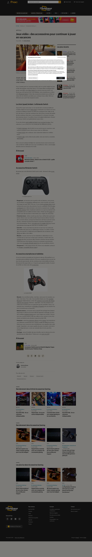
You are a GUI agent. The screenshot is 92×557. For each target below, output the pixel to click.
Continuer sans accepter (61, 57)
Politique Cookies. (60, 68)
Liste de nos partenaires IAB (33, 74)
